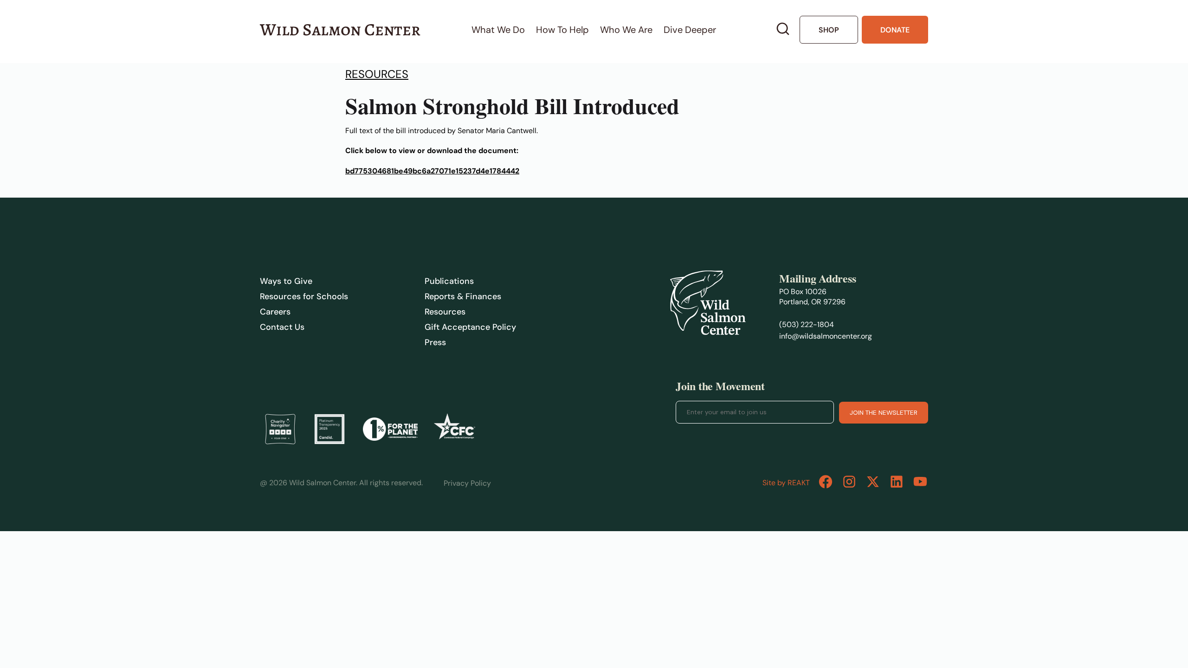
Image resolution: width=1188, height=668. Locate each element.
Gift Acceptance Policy (470, 327)
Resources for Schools (304, 296)
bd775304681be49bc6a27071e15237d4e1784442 (432, 171)
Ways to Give (286, 281)
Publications (449, 281)
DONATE (895, 30)
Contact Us (282, 327)
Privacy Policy (467, 483)
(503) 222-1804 (806, 324)
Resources (376, 74)
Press (435, 342)
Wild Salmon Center (340, 29)
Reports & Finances (463, 296)
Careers (275, 311)
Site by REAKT (786, 483)
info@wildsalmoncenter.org (825, 336)
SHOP (829, 30)
